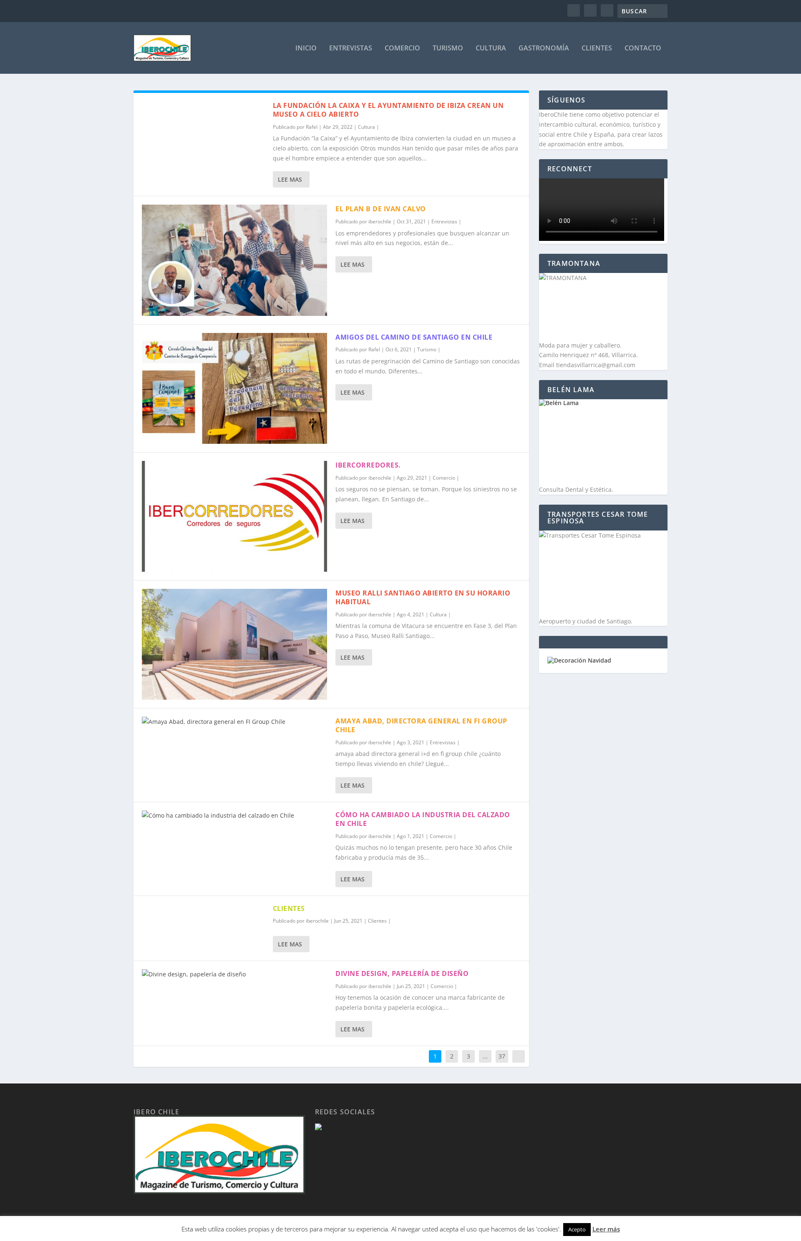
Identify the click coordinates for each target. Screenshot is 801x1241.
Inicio (306, 49)
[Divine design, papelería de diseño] (234, 974)
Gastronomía (544, 49)
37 (502, 1056)
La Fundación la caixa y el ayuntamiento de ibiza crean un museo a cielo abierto (388, 110)
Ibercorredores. (368, 465)
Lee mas (290, 179)
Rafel (311, 126)
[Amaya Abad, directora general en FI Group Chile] (234, 722)
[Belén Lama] (603, 442)
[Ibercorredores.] (234, 516)
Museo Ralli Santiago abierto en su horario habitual (422, 597)
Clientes (597, 49)
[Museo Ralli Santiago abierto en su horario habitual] (234, 644)
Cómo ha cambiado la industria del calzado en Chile (422, 819)
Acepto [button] (577, 1229)
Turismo (448, 49)
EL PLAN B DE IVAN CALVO (380, 208)
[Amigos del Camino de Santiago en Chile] (234, 388)
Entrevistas (350, 49)
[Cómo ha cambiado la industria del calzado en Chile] (234, 816)
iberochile (379, 221)
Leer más (606, 1229)
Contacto (643, 49)
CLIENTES (289, 908)
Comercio (402, 49)
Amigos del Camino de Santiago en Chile (413, 337)
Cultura (491, 49)
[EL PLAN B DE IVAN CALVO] (234, 260)
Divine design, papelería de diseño (402, 973)
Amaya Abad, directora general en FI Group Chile (421, 725)
